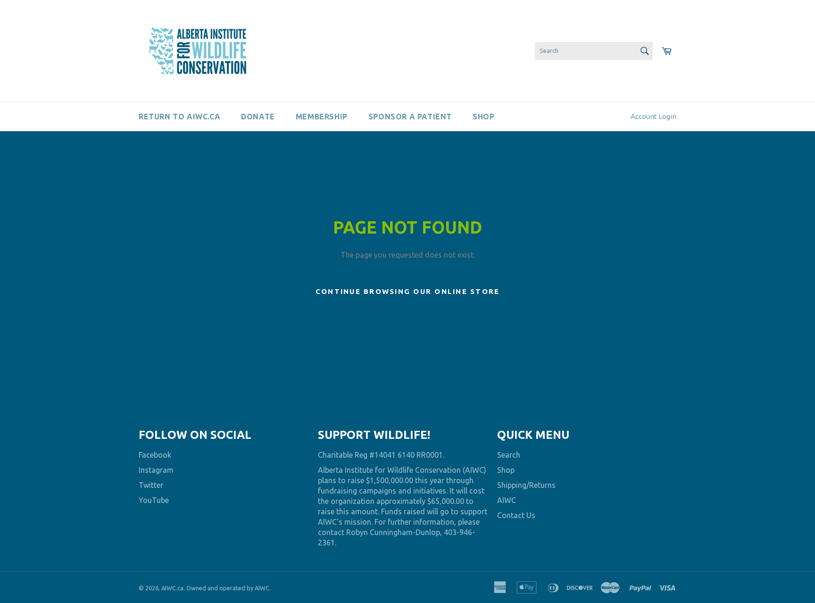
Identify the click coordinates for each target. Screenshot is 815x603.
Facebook (155, 455)
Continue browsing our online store (408, 291)
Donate (258, 116)
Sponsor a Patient (410, 116)
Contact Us (516, 515)
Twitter (151, 485)
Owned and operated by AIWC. (228, 588)
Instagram (156, 470)
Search (508, 455)
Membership (322, 116)
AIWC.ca (172, 588)
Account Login (653, 116)
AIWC (506, 500)
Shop (483, 116)
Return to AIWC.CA (179, 116)
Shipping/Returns (526, 485)
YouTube (154, 500)
